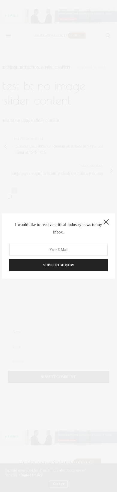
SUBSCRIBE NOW (58, 265)
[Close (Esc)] (106, 222)
